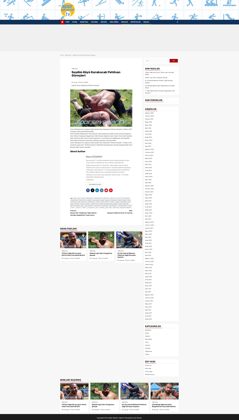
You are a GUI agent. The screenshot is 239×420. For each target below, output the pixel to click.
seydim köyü (94, 203)
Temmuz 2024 (149, 189)
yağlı (110, 207)
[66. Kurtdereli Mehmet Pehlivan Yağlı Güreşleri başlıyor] (129, 239)
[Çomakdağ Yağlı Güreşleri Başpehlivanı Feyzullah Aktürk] (165, 391)
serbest (82, 203)
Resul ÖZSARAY (84, 82)
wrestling (101, 207)
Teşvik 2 (78, 207)
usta (97, 207)
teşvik (129, 205)
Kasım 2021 (148, 286)
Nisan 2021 (148, 307)
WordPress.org (149, 374)
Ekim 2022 (148, 252)
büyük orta (106, 198)
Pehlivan (77, 203)
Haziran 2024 (149, 192)
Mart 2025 (148, 164)
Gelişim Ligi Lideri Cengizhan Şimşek (156, 77)
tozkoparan (91, 207)
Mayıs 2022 (148, 267)
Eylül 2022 (148, 255)
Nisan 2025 (148, 161)
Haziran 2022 (149, 264)
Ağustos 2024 (149, 186)
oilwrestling (123, 202)
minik (102, 202)
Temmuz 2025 (149, 152)
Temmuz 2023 (149, 225)
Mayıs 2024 (148, 195)
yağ (107, 207)
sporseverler (104, 205)
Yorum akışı (148, 371)
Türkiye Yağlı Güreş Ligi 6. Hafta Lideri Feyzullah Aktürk (73, 254)
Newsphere (128, 418)
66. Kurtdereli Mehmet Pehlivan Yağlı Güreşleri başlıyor (127, 255)
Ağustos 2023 (149, 222)
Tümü (67, 22)
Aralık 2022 (148, 246)
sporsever (97, 205)
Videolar (124, 22)
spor (82, 205)
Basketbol (84, 22)
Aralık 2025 (148, 137)
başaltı (83, 198)
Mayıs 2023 (148, 231)
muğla (117, 202)
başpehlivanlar (98, 198)
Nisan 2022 (148, 270)
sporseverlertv (123, 205)
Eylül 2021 (148, 292)
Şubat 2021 (148, 313)
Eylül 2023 (148, 219)
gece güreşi (96, 200)
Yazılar (146, 22)
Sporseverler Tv (114, 205)
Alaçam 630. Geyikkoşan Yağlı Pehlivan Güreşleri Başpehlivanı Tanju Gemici (83, 213)
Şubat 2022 (148, 277)
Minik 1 (107, 202)
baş (79, 198)
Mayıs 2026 (148, 122)
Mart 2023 (148, 237)
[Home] (62, 22)
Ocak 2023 (148, 243)
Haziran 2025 (149, 155)
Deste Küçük (74, 200)
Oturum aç (148, 365)
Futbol (74, 22)
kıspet (124, 200)
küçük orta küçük (82, 202)
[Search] (177, 22)
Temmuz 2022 (149, 261)
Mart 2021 (148, 310)
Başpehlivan (89, 198)
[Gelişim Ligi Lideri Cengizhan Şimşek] (101, 239)
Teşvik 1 (73, 207)
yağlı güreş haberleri (125, 207)
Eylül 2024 (148, 183)
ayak (75, 198)
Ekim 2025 (148, 143)
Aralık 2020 (148, 319)
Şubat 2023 (148, 240)
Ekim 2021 (148, 289)
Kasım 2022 (148, 249)
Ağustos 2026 (149, 113)
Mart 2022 (148, 273)
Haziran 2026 (149, 119)
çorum (119, 198)
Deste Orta (82, 200)
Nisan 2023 (148, 234)
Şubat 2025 (148, 167)
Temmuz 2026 (149, 116)
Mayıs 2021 (148, 304)
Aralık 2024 (148, 173)
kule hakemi (91, 202)
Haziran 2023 (149, 228)
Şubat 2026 (148, 131)
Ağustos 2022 (149, 258)
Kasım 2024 (148, 176)
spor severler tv (89, 205)
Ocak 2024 (148, 207)
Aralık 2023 (148, 210)
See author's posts (95, 184)
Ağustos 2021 (149, 295)
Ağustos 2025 (149, 149)
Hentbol (104, 22)
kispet (119, 200)
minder (98, 202)
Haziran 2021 (149, 301)
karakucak (114, 200)
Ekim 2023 (148, 216)
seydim (88, 203)
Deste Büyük (126, 198)
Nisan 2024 (148, 198)
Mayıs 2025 (148, 158)
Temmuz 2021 (149, 298)
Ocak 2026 (148, 134)
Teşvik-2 (84, 207)
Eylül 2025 (148, 146)
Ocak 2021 (148, 316)
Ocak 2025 (148, 170)
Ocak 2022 (148, 279)
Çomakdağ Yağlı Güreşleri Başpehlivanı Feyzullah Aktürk (164, 405)
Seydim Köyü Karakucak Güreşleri (108, 203)
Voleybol (94, 22)
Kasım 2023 (148, 213)
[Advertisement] (119, 38)
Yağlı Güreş (114, 22)
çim (115, 198)
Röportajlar (136, 22)
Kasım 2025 (148, 140)
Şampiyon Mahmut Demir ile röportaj (119, 212)
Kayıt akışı (148, 368)
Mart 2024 (148, 201)
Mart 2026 (148, 128)
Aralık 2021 (148, 283)
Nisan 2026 (148, 125)
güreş (102, 200)
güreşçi (108, 200)
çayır (112, 198)
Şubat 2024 (148, 204)
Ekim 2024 (148, 180)
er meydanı (89, 200)
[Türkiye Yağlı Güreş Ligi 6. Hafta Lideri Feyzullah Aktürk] (73, 239)
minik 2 (112, 202)
